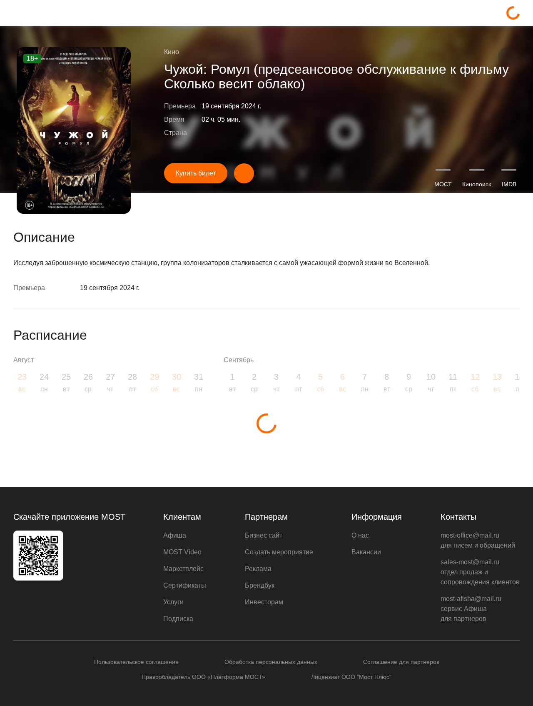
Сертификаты (184, 585)
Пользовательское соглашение (136, 661)
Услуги (173, 602)
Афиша (174, 535)
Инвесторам (264, 602)
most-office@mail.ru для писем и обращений (478, 540)
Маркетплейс (183, 568)
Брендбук (259, 585)
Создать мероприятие (279, 552)
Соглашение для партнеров (401, 661)
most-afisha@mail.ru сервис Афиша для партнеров (471, 608)
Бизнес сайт (263, 535)
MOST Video (182, 552)
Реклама (258, 568)
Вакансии (366, 552)
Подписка (178, 618)
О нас (360, 535)
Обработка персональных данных (270, 661)
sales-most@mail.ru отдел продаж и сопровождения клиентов (480, 572)
